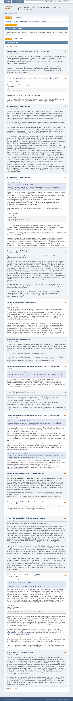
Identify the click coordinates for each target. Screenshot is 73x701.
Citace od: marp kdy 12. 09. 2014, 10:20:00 (20, 582)
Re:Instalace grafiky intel (22, 106)
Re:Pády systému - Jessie (28, 251)
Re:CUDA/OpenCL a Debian (25, 652)
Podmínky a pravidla (58, 699)
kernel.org (38, 161)
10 (16, 46)
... (14, 46)
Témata (15, 39)
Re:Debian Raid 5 (25, 340)
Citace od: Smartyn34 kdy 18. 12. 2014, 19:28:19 (21, 185)
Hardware (10, 106)
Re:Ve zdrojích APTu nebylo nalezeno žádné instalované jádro (39, 366)
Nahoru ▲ (66, 699)
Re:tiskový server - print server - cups (37, 51)
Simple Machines (16, 699)
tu (42, 311)
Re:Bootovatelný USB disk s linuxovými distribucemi (41, 575)
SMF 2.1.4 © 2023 (8, 699)
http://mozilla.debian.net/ (14, 468)
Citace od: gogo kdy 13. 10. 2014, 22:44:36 (20, 421)
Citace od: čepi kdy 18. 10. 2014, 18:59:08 (20, 372)
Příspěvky (8, 39)
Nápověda (49, 699)
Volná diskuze (11, 652)
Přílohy (21, 39)
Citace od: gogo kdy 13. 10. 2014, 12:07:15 (20, 453)
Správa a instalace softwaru (15, 51)
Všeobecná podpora (13, 78)
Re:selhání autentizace (27, 392)
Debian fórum (8, 7)
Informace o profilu (11, 25)
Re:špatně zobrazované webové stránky (32, 473)
